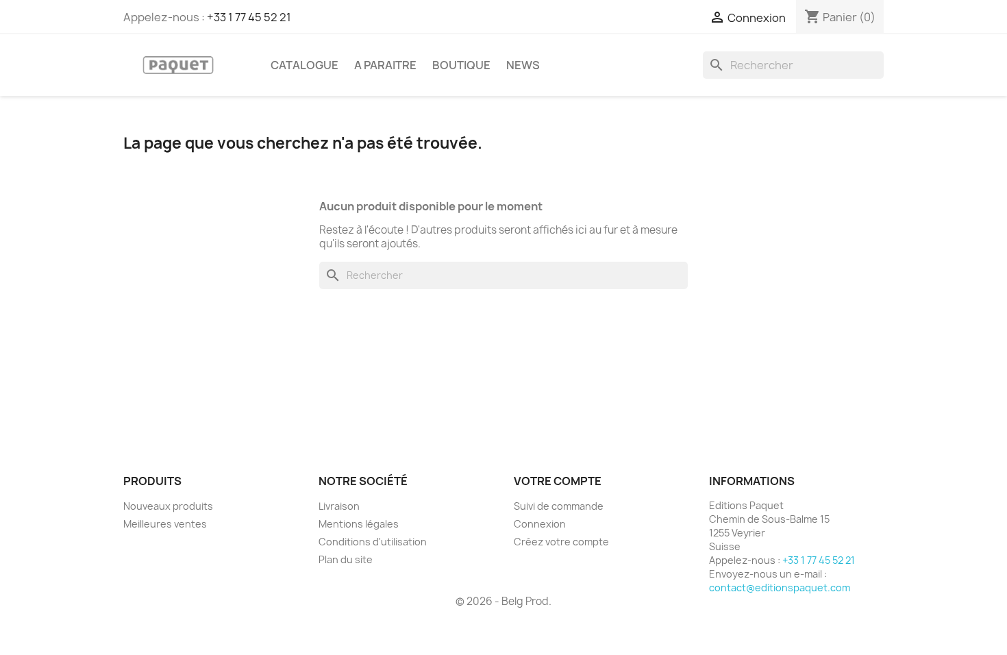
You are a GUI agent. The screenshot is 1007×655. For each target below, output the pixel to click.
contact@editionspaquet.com (779, 587)
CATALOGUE (304, 65)
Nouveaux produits (168, 505)
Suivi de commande (559, 505)
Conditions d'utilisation (373, 541)
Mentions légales (359, 523)
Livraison (339, 505)
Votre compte (557, 481)
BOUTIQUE (461, 65)
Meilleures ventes (165, 523)
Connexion (540, 523)
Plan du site (346, 559)
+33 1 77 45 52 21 (249, 17)
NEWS (523, 65)
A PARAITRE (385, 65)
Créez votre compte (561, 541)
